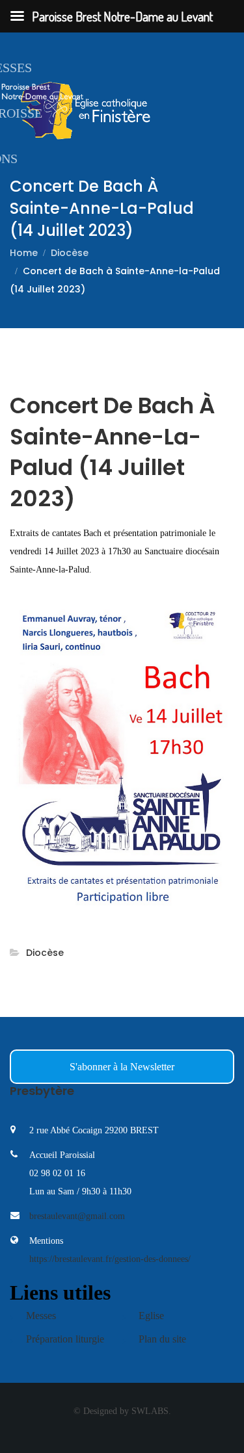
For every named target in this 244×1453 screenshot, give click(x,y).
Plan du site (162, 1338)
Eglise (151, 1315)
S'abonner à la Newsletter (122, 1066)
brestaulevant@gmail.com (77, 1216)
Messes (41, 1315)
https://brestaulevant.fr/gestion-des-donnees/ (110, 1259)
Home (24, 252)
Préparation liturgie (65, 1338)
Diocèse (69, 252)
